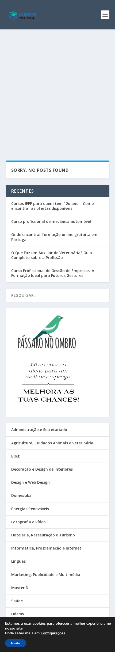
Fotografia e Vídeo (28, 521)
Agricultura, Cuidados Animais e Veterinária (52, 442)
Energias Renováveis (30, 508)
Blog (15, 456)
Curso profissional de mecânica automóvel (51, 221)
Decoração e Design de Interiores (42, 469)
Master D (19, 587)
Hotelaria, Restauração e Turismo (43, 534)
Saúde (17, 600)
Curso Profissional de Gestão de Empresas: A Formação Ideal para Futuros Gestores (52, 273)
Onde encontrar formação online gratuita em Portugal (54, 237)
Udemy (17, 613)
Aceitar (15, 643)
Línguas (18, 561)
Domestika (21, 495)
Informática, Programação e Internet (46, 548)
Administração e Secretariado (39, 429)
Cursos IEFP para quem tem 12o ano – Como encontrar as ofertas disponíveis (52, 206)
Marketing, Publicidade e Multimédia (45, 574)
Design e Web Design (30, 482)
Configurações (53, 633)
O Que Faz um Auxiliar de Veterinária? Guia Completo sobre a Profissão (51, 255)
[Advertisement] (57, 89)
